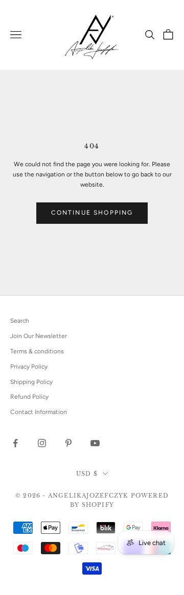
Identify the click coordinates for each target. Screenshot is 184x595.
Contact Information (38, 412)
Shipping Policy (31, 381)
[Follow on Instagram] (42, 443)
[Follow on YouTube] (95, 443)
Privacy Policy (29, 366)
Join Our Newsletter (38, 336)
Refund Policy (29, 396)
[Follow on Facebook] (15, 443)
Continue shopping (92, 212)
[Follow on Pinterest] (68, 443)
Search (19, 320)
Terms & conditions (37, 351)
